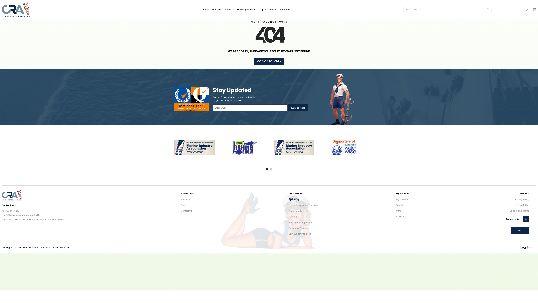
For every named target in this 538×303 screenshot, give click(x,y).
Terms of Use (522, 205)
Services (227, 9)
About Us (216, 9)
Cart (398, 210)
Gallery (272, 9)
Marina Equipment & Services (303, 205)
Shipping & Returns (519, 210)
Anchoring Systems (298, 211)
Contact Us (284, 9)
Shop (261, 9)
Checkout (401, 216)
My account (402, 199)
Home (206, 9)
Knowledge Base (245, 9)
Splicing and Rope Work (300, 222)
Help (520, 230)
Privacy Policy (522, 199)
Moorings (293, 216)
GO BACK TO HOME (268, 61)
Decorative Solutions (299, 228)
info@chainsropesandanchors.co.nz (21, 215)
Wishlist (400, 205)
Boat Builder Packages (300, 233)
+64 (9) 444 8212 (10, 210)
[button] (267, 169)
